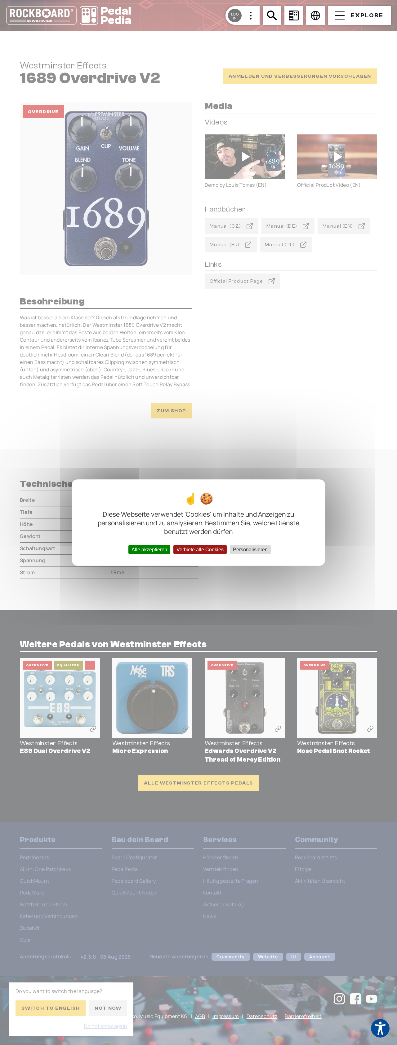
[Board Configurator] (293, 15)
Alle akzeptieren (149, 549)
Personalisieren (250, 549)
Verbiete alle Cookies (200, 549)
